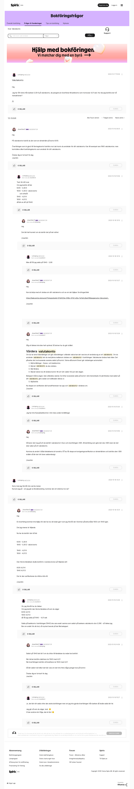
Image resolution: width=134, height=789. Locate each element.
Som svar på (29, 177)
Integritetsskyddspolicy (77, 758)
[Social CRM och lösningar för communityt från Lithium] (122, 784)
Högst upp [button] (12, 783)
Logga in (114, 5)
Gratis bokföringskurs (46, 755)
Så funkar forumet (75, 762)
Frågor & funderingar (33, 23)
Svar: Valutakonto (14, 29)
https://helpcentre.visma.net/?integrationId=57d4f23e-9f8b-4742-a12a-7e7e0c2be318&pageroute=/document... (67, 298)
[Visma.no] (17, 5)
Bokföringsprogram (15, 755)
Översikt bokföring (13, 23)
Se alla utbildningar (45, 766)
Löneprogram (13, 758)
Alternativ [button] (90, 36)
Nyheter (66, 23)
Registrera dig (103, 5)
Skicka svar (114, 733)
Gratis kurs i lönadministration (49, 762)
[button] (122, 74)
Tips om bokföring (52, 23)
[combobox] (32, 36)
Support (102, 755)
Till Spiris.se (103, 758)
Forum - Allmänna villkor (77, 755)
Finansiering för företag (17, 766)
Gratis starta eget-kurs (47, 758)
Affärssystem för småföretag (19, 762)
